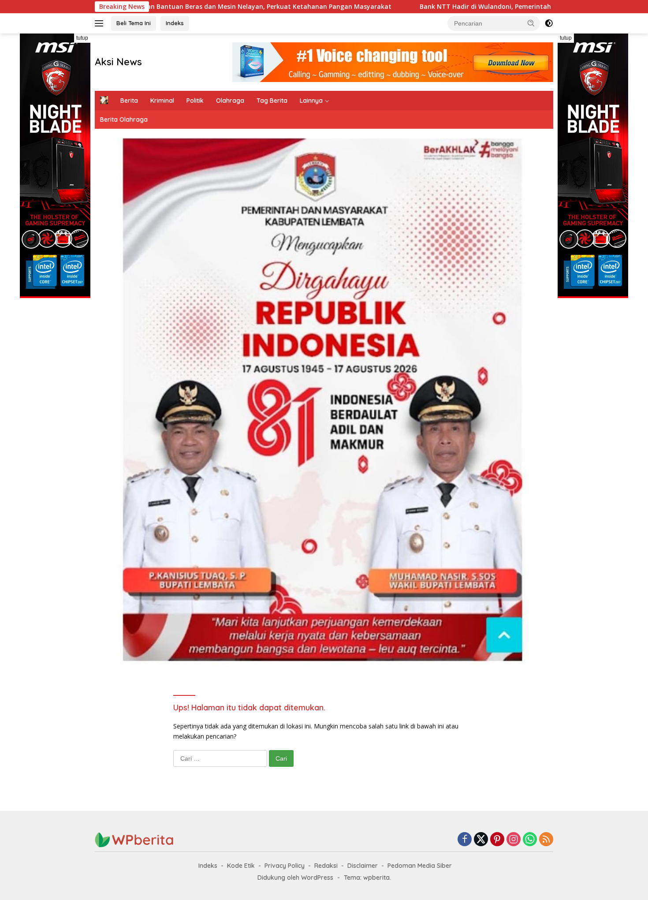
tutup (82, 38)
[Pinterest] (497, 840)
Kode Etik (241, 866)
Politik (195, 101)
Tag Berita (272, 101)
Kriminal (162, 101)
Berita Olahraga (124, 119)
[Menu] (101, 23)
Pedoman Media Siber (419, 866)
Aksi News (118, 62)
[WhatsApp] (530, 840)
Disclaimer (362, 866)
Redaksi (326, 866)
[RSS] (546, 840)
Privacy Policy (284, 866)
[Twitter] (481, 840)
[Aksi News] (134, 839)
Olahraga (230, 101)
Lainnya (311, 101)
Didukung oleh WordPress (295, 877)
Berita (129, 101)
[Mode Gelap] (548, 23)
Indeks (175, 22)
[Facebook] (465, 840)
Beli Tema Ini (133, 22)
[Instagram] (513, 840)
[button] (531, 23)
